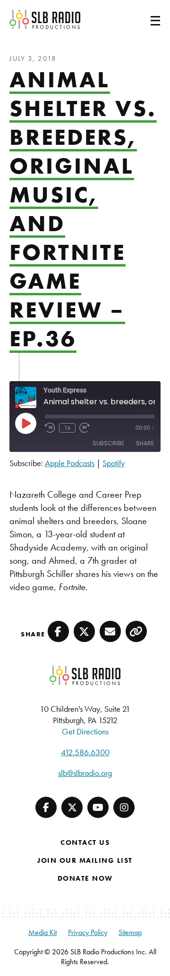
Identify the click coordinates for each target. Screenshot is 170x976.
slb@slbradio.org (85, 772)
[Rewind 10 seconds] (50, 428)
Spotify (113, 463)
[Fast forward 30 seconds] (84, 428)
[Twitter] (72, 807)
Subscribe (108, 443)
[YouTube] (98, 807)
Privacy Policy (87, 932)
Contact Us (85, 842)
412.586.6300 (85, 752)
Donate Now (85, 878)
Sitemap (130, 932)
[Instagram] (124, 807)
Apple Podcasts (69, 463)
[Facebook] (46, 807)
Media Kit (42, 932)
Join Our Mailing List (85, 860)
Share (145, 443)
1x (67, 428)
